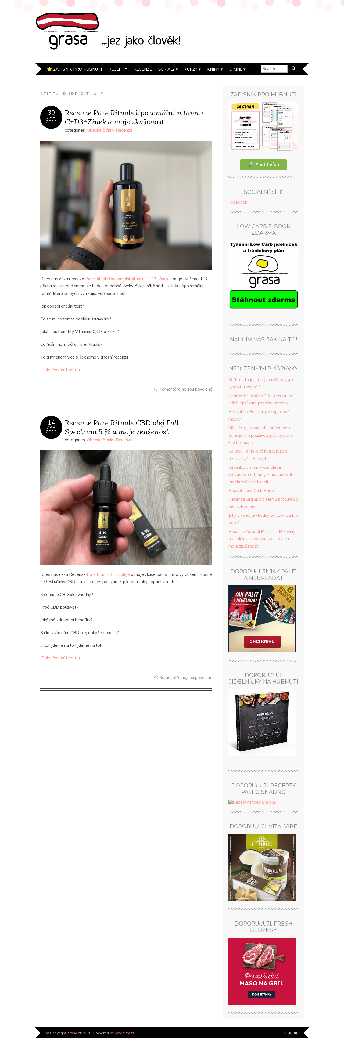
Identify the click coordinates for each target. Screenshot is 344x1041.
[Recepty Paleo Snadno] (252, 802)
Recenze (143, 69)
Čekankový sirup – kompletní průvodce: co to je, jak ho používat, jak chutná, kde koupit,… (260, 475)
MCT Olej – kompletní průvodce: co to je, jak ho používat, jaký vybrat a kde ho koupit (261, 435)
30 (51, 112)
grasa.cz (74, 1033)
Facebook (237, 202)
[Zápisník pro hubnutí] (263, 150)
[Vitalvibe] (262, 899)
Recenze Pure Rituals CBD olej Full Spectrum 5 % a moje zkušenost (122, 427)
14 (51, 422)
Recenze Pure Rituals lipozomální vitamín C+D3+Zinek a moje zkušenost (134, 117)
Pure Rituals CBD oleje (108, 574)
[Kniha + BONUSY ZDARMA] (262, 650)
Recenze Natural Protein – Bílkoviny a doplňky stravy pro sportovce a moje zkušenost (261, 539)
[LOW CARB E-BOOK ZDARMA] (263, 308)
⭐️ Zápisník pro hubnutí (74, 69)
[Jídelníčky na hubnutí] (262, 754)
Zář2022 (51, 119)
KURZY (191, 69)
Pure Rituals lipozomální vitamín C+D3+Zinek (126, 278)
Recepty (117, 69)
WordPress (124, 1033)
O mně (235, 69)
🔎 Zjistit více (263, 164)
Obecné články (100, 130)
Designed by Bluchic (291, 1033)
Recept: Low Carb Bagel (251, 490)
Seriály (166, 69)
